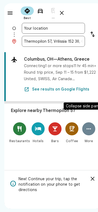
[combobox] (53, 28)
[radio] (27, 12)
